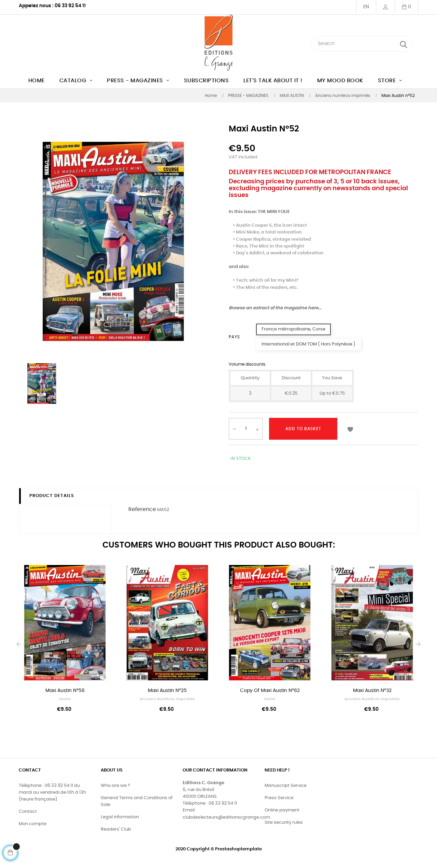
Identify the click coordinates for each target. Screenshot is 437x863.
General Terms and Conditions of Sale (136, 801)
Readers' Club (116, 829)
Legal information (120, 817)
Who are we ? (115, 785)
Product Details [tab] (51, 496)
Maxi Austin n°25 (167, 690)
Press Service (279, 798)
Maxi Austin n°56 (65, 690)
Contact (28, 811)
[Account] (385, 7)
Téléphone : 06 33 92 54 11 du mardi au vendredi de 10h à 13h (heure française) (52, 792)
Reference (142, 509)
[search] (403, 44)
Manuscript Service (286, 785)
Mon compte (32, 824)
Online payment (282, 810)
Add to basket (303, 429)
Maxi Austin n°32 (372, 690)
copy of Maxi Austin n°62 (270, 690)
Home (65, 699)
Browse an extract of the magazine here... (275, 308)
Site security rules (284, 822)
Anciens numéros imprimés (167, 699)
